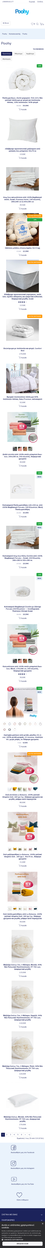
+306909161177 (8, 2)
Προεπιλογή (7, 54)
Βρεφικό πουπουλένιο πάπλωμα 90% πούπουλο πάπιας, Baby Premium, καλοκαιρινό (22, 398)
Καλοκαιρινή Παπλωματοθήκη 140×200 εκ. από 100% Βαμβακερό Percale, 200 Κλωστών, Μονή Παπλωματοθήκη (22, 507)
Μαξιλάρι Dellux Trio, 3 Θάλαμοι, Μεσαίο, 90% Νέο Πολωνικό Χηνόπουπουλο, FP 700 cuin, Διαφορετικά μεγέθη (22, 967)
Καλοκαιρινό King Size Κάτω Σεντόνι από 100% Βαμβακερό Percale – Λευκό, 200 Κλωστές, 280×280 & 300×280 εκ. (22, 558)
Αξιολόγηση (6, 59)
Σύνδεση (40, 2)
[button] (42, 24)
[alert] (22, 1234)
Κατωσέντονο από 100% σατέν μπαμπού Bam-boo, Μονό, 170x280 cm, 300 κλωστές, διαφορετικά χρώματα (22, 668)
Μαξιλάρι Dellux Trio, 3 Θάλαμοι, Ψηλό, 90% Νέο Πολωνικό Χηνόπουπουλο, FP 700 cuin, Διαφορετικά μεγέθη (22, 1068)
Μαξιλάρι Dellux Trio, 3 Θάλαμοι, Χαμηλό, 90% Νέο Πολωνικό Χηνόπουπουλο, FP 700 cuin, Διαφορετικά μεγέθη (22, 1017)
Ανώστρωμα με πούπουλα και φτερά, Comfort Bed (22, 349)
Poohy (4, 34)
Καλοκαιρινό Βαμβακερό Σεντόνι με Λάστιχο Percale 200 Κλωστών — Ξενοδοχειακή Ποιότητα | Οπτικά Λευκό (22, 609)
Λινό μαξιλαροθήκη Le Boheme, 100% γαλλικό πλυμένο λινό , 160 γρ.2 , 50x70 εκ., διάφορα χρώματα (22, 856)
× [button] (42, 1224)
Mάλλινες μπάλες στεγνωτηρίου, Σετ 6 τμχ (22, 248)
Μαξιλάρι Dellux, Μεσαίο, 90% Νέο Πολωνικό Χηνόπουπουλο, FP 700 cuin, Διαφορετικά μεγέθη (22, 1119)
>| (29, 1135)
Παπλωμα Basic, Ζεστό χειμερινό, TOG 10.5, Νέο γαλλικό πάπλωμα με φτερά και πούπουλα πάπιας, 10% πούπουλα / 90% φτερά (22, 100)
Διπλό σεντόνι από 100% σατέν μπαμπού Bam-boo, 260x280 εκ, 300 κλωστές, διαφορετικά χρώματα (22, 456)
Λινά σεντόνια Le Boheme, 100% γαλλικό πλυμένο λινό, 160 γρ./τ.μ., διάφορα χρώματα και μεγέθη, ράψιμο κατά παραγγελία (22, 797)
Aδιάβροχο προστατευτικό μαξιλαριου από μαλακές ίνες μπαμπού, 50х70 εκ (22, 150)
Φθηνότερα (18, 54)
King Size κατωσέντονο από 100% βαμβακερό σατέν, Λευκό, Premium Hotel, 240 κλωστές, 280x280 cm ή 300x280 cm (22, 199)
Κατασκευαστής (14, 34)
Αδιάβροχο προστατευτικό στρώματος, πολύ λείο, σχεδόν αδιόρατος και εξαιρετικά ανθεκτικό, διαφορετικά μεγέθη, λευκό (23, 296)
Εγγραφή (32, 2)
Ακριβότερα (30, 54)
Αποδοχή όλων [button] (22, 1244)
